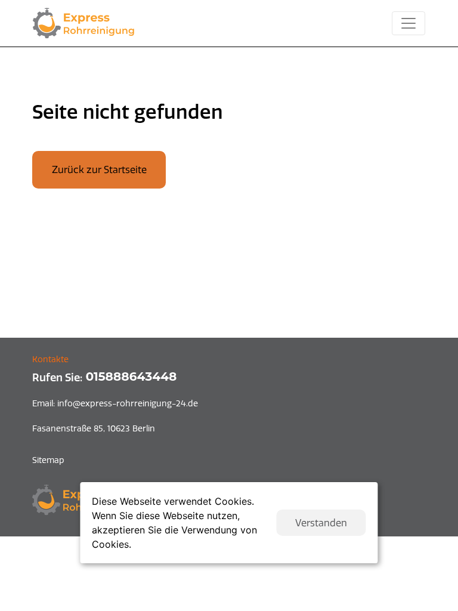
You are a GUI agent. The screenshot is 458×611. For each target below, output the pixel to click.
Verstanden (321, 523)
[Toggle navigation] (408, 23)
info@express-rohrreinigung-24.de (115, 403)
